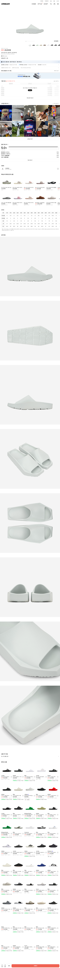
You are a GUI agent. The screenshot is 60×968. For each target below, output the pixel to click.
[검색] (50, 3)
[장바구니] (54, 3)
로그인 (58, 1)
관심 (51, 1)
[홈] (5, 4)
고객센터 (41, 1)
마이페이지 (47, 1)
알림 (54, 1)
